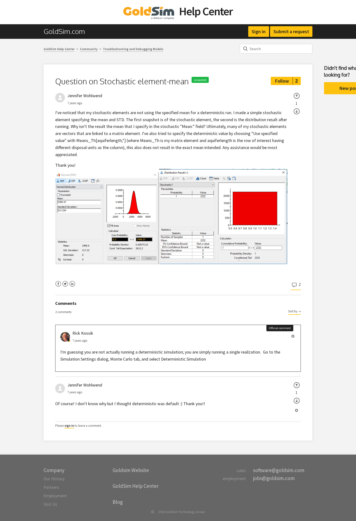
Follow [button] (282, 81)
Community (89, 49)
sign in (69, 426)
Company (54, 470)
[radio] (297, 96)
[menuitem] (67, 31)
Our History (54, 479)
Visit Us (50, 504)
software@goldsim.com (278, 470)
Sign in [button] (259, 31)
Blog (118, 502)
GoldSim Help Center (59, 49)
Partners (51, 487)
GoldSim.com (64, 31)
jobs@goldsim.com (274, 478)
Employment (55, 495)
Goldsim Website (131, 470)
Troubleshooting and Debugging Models (133, 49)
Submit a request (291, 31)
